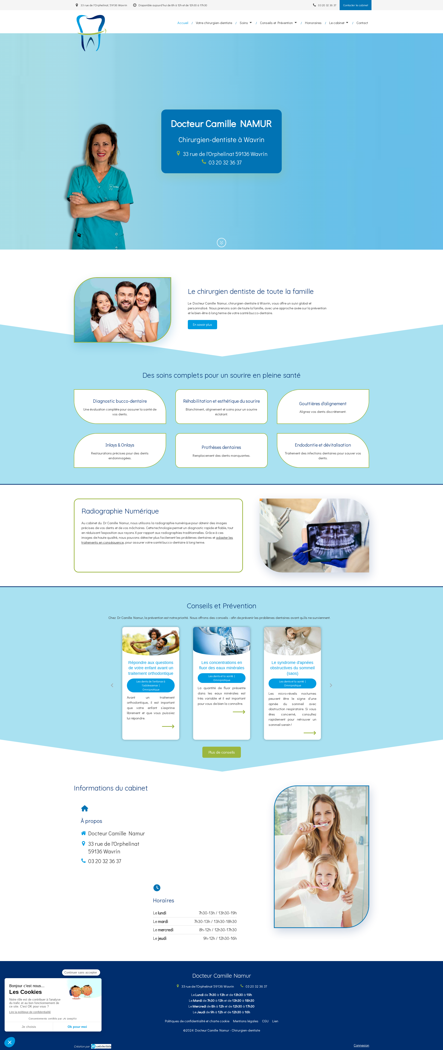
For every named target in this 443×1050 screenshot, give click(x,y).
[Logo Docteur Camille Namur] (91, 51)
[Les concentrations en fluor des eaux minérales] (150, 641)
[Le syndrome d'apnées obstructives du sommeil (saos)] (221, 641)
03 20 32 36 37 (225, 162)
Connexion (361, 1045)
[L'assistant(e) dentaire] (292, 641)
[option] (150, 683)
